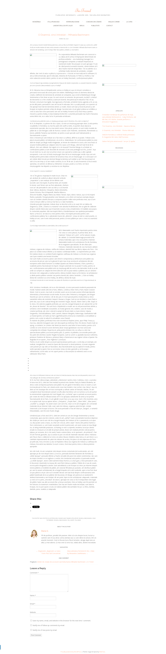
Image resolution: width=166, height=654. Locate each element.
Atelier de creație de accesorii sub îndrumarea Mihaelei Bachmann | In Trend (65, 562)
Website (33, 612)
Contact (109, 26)
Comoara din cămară (94, 22)
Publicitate (95, 26)
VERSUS (81, 26)
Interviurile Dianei (72, 22)
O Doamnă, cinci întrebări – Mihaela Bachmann (63, 34)
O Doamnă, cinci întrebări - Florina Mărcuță (118, 130)
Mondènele (37, 22)
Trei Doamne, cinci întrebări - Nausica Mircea (118, 126)
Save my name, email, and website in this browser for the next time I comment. (62, 621)
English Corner (113, 22)
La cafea (129, 22)
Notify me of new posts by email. (45, 630)
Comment (34, 573)
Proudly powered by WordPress (71, 652)
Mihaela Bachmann (60, 520)
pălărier (78, 520)
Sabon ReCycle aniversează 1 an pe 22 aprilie (118, 141)
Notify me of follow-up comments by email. (49, 625)
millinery (71, 520)
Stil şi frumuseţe (53, 22)
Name (33, 595)
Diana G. (45, 531)
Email (32, 604)
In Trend (83, 10)
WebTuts (102, 652)
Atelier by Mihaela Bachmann (81, 518)
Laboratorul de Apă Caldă (63, 26)
